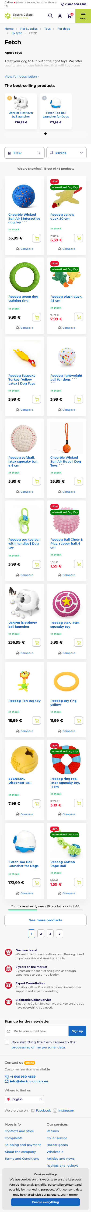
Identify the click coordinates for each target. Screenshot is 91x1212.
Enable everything (45, 1202)
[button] (50, 16)
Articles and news (61, 1158)
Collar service (57, 1138)
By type (16, 33)
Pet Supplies (29, 28)
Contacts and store (19, 1131)
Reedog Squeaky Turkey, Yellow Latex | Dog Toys (21, 379)
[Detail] (36, 238)
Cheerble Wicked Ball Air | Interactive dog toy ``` (24, 218)
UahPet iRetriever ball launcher (21, 114)
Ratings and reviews (62, 1165)
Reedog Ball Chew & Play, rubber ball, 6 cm (66, 543)
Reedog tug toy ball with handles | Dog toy (24, 543)
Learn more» (69, 1194)
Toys (47, 28)
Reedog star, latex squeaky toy (65, 624)
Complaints (14, 1138)
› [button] (22, 76)
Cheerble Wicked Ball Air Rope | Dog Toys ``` (65, 461)
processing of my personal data (38, 1047)
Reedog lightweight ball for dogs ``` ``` (66, 379)
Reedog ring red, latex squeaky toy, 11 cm (65, 782)
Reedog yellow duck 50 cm (62, 216)
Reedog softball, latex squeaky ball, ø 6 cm (23, 461)
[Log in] (60, 16)
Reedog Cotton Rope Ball (62, 864)
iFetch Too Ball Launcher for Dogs (56, 114)
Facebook (43, 1110)
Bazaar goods (57, 1145)
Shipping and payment (23, 1145)
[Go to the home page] (19, 16)
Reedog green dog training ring (23, 298)
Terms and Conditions (22, 1158)
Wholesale (55, 1152)
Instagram (66, 1110)
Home (9, 28)
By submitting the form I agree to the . (44, 1044)
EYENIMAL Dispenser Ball (20, 780)
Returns (53, 1131)
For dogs (63, 28)
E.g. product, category (32, 47)
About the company (20, 1152)
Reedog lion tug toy (24, 700)
